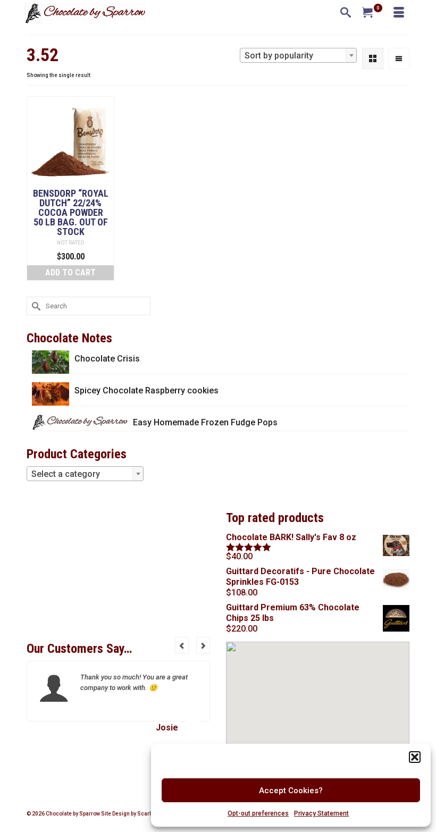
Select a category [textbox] (65, 474)
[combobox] (298, 55)
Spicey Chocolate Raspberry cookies (146, 390)
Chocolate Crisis (107, 359)
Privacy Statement (321, 813)
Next (203, 645)
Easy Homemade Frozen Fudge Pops (205, 422)
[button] (414, 757)
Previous (182, 645)
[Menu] (398, 13)
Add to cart (70, 272)
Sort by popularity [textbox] (279, 56)
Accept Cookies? (291, 790)
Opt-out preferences (258, 813)
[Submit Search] (35, 306)
